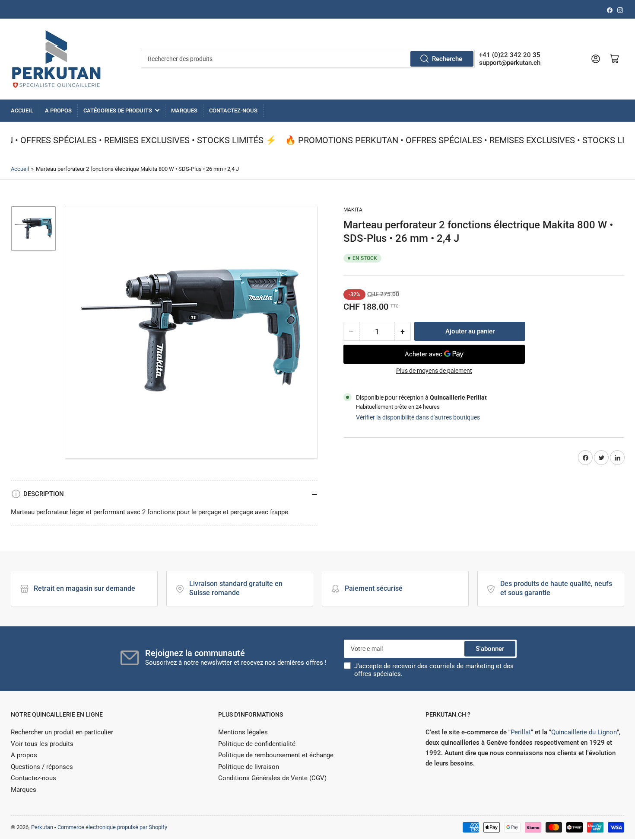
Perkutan (42, 827)
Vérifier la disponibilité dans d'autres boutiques (418, 417)
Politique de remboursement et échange (275, 755)
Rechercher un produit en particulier (62, 732)
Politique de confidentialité (256, 744)
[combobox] (308, 59)
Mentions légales (243, 732)
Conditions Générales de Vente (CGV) (272, 778)
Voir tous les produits (42, 744)
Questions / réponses (42, 767)
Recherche (447, 59)
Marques (184, 110)
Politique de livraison (248, 767)
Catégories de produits (117, 110)
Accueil (22, 110)
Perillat (521, 732)
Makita (352, 210)
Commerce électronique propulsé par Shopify (112, 827)
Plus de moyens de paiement (434, 370)
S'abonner (490, 649)
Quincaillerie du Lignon (584, 732)
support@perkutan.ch (509, 63)
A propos (58, 110)
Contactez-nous (233, 110)
